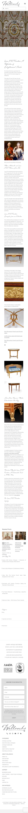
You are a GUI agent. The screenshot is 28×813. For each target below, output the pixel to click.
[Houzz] (20, 733)
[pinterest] (18, 733)
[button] (3, 543)
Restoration (4, 625)
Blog (3, 612)
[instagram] (12, 733)
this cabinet (17, 495)
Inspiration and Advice (7, 619)
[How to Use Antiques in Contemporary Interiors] (20, 532)
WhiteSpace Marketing (14, 803)
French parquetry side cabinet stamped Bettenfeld (12, 453)
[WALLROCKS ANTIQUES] (11, 1)
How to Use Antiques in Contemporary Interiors (13, 568)
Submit (14, 718)
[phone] (7, 733)
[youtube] (15, 733)
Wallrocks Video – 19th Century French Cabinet (13, 600)
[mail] (10, 733)
